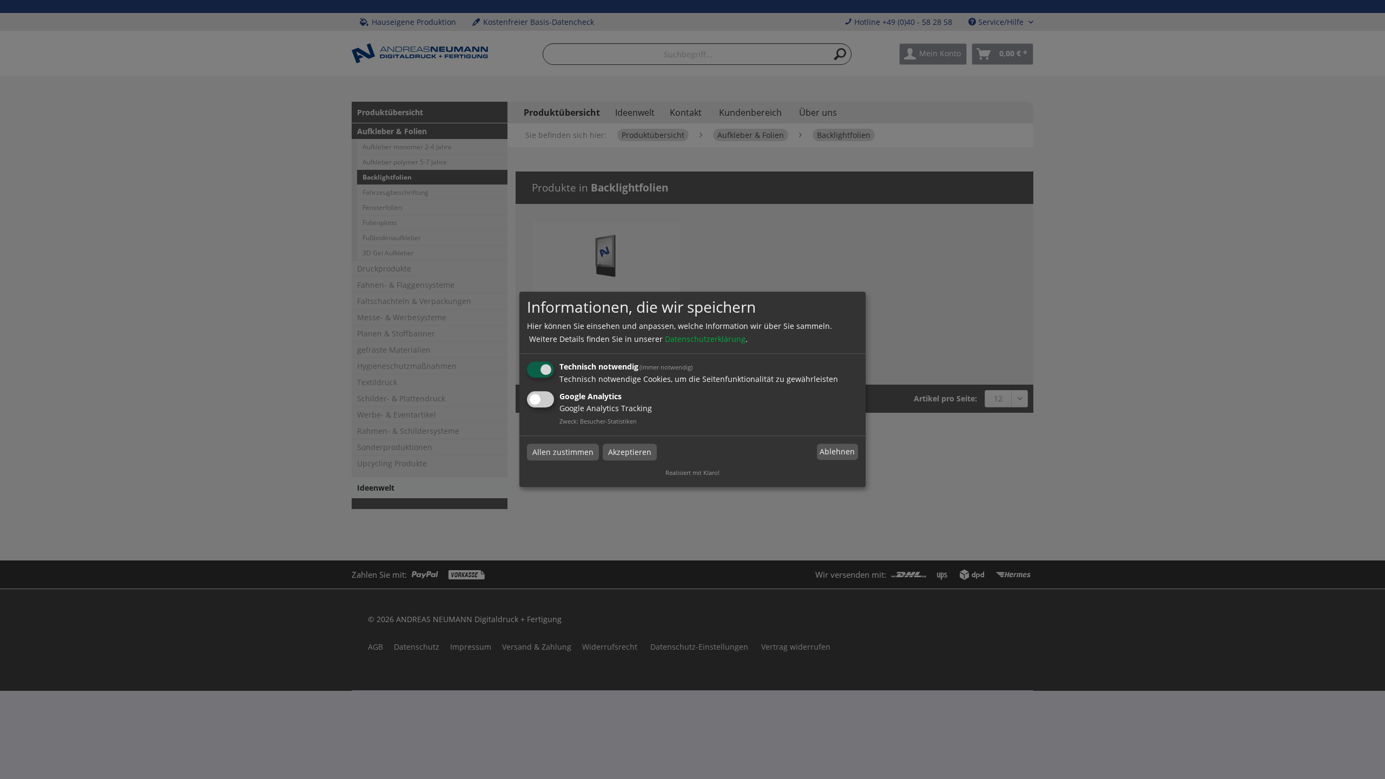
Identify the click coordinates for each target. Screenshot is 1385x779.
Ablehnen (837, 451)
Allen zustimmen (562, 452)
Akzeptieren (629, 452)
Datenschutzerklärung (705, 339)
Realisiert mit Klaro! (692, 473)
